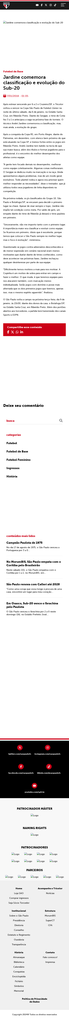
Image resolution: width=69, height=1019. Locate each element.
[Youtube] (37, 5)
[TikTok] (55, 5)
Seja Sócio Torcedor (19, 903)
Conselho (19, 930)
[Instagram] (51, 5)
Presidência (19, 920)
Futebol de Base (13, 71)
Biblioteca (19, 962)
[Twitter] (46, 5)
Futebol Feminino (18, 460)
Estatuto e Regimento (19, 935)
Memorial (19, 991)
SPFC (6, 5)
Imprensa (50, 962)
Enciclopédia (19, 976)
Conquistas (19, 971)
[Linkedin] (21, 332)
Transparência (19, 944)
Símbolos (19, 986)
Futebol (11, 443)
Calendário (18, 967)
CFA (50, 925)
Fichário (19, 981)
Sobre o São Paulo (19, 915)
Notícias (50, 893)
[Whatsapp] (17, 332)
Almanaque (19, 957)
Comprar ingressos (19, 898)
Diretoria (18, 925)
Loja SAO (19, 893)
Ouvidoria (19, 939)
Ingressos (12, 468)
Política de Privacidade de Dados (34, 1000)
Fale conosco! (50, 957)
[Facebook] (41, 5)
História (11, 476)
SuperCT (50, 920)
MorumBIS (50, 915)
